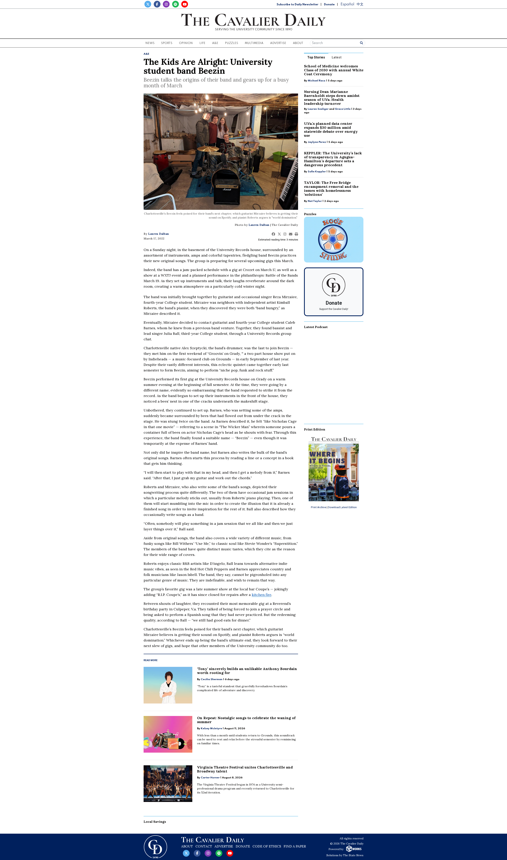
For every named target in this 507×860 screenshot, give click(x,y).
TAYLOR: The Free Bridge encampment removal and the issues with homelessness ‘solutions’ (331, 188)
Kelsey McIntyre (211, 728)
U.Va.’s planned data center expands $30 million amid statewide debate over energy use (331, 129)
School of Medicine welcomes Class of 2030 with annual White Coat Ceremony (333, 70)
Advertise (278, 43)
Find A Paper (295, 846)
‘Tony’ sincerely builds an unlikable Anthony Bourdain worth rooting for (247, 670)
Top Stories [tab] (316, 57)
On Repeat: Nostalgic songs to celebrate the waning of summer (246, 720)
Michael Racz (316, 80)
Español (347, 4)
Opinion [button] (186, 43)
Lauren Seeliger (318, 109)
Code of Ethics (267, 846)
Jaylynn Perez (317, 142)
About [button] (298, 43)
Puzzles (231, 43)
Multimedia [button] (254, 43)
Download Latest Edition (342, 507)
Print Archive (318, 507)
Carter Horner (210, 777)
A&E (146, 54)
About (187, 846)
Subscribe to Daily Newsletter (297, 4)
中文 (360, 4)
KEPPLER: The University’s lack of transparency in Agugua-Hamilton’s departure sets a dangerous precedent (333, 159)
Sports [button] (166, 43)
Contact (203, 846)
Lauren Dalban (259, 225)
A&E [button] (215, 43)
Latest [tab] (336, 57)
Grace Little (343, 109)
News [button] (149, 43)
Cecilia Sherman (211, 679)
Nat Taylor (315, 201)
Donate (329, 4)
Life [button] (202, 43)
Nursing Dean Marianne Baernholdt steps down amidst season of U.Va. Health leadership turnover (331, 97)
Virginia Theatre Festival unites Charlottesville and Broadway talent (245, 769)
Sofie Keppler (317, 171)
